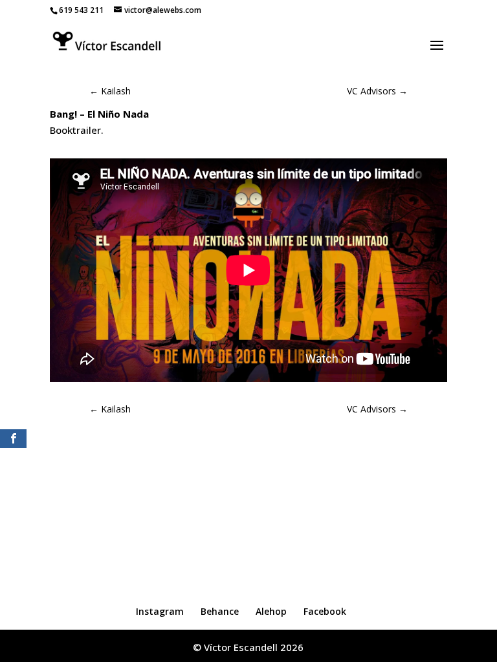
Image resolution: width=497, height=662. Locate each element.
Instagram (160, 611)
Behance (220, 611)
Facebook (325, 611)
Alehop (271, 611)
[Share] (13, 438)
